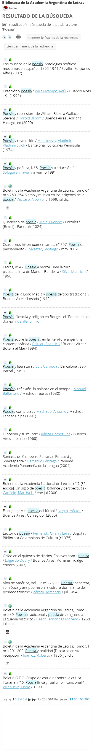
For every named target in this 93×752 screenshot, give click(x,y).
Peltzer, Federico (46, 343)
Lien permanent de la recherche (30, 46)
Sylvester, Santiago (42, 248)
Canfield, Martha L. (18, 492)
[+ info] (5, 59)
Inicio (12, 8)
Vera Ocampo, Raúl (50, 90)
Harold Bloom (30, 118)
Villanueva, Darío (16, 686)
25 (71, 699)
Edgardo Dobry (17, 560)
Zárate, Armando (47, 591)
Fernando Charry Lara (51, 533)
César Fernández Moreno (57, 619)
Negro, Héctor (69, 510)
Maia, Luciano (50, 221)
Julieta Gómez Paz (55, 433)
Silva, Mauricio (74, 271)
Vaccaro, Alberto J (31, 199)
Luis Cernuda (46, 366)
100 (80, 699)
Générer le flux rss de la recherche (53, 38)
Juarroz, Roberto (36, 655)
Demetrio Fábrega (42, 460)
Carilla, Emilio (28, 321)
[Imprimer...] (19, 38)
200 (87, 699)
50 (75, 699)
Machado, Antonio (51, 411)
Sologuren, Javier (16, 172)
